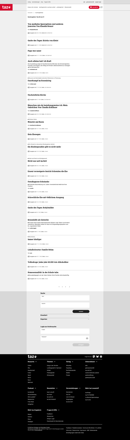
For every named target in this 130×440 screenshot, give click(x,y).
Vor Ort (68, 394)
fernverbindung (32, 394)
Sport (29, 375)
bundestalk (31, 392)
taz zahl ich (88, 370)
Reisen (30, 414)
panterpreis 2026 (90, 377)
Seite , (47, 55)
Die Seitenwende (71, 370)
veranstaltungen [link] (36, 2)
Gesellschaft (31, 370)
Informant (69, 430)
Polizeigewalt (50, 373)
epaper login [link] (98, 2)
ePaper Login (50, 419)
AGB (88, 430)
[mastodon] (94, 357)
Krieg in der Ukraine (52, 365)
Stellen (68, 373)
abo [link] (84, 2)
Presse (68, 375)
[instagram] (101, 357)
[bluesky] (97, 357)
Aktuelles (68, 365)
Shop (29, 419)
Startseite (30, 12)
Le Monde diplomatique (92, 397)
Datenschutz (76, 430)
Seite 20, (47, 33)
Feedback (50, 414)
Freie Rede (31, 402)
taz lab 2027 (69, 402)
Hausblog (69, 368)
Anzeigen (30, 421)
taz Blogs (88, 392)
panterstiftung (89, 375)
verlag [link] (29, 2)
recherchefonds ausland (92, 373)
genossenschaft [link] (90, 2)
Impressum (83, 430)
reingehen (30, 404)
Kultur (29, 373)
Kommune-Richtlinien (89, 428)
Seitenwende (93, 430)
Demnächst (69, 392)
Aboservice (50, 416)
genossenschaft (89, 368)
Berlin (29, 377)
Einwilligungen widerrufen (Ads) (75, 433)
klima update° (31, 397)
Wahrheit (30, 382)
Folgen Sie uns (88, 356)
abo (86, 365)
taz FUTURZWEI (89, 395)
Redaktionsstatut (77, 428)
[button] (101, 7)
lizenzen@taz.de (38, 430)
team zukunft (50, 392)
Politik (29, 365)
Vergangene (69, 399)
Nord (29, 380)
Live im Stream (70, 397)
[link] (33, 7)
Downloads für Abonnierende (55, 421)
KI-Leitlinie (98, 428)
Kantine (30, 417)
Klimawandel (50, 375)
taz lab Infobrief (51, 399)
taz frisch (49, 394)
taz (32, 356)
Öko (29, 368)
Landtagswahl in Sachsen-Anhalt (54, 369)
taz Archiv (88, 400)
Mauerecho (31, 399)
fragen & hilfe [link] (47, 2)
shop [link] (42, 2)
